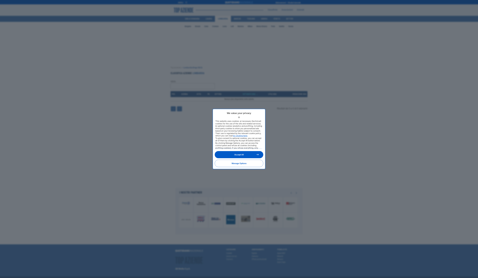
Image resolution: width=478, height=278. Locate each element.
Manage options (239, 163)
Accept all (239, 154)
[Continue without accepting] (239, 117)
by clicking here (240, 136)
